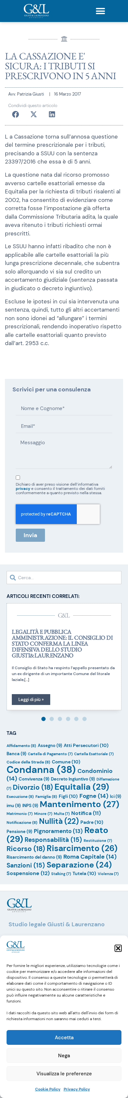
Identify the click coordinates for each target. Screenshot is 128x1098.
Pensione (19, 831)
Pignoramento (58, 831)
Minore (43, 813)
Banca (16, 754)
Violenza (108, 873)
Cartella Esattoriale (94, 754)
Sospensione (28, 873)
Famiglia (46, 796)
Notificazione (22, 822)
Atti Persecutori (86, 745)
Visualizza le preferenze (64, 1073)
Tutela (84, 873)
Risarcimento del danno (34, 857)
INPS (30, 805)
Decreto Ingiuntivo (73, 779)
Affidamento (21, 745)
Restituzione (98, 840)
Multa (62, 813)
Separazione (79, 865)
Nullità (59, 821)
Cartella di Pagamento (50, 754)
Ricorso (26, 848)
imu (14, 805)
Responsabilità (53, 840)
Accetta (64, 1037)
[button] (118, 948)
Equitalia (81, 786)
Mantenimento (79, 804)
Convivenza (34, 779)
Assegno (50, 745)
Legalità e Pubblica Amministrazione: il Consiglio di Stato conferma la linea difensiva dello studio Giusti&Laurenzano (62, 643)
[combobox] (64, 577)
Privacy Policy (77, 1089)
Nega (64, 1055)
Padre (91, 822)
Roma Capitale (90, 857)
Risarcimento (82, 848)
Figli (68, 796)
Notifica (86, 813)
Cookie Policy (47, 1089)
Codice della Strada (28, 762)
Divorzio (33, 787)
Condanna (41, 769)
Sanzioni (26, 865)
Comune (66, 762)
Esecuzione (20, 796)
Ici (115, 796)
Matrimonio (19, 813)
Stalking (61, 873)
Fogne (93, 796)
